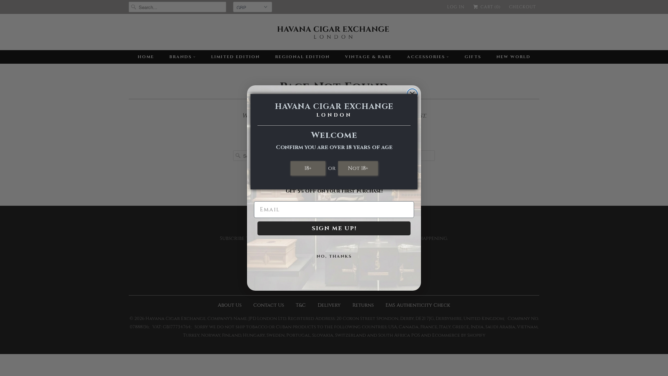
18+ (307, 168)
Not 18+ (358, 168)
